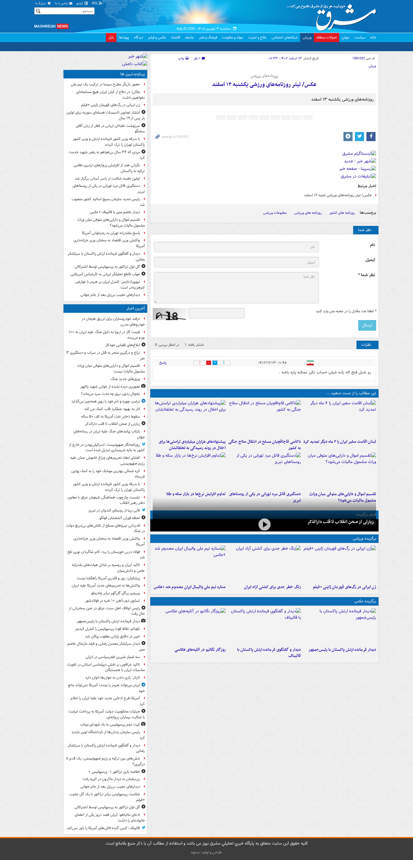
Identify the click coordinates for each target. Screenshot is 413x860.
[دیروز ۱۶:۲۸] (264, 470)
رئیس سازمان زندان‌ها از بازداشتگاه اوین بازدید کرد (108, 735)
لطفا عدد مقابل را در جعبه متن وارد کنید (346, 311)
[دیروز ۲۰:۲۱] (339, 418)
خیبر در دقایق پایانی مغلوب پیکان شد (112, 636)
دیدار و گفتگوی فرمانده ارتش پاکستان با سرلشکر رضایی (106, 256)
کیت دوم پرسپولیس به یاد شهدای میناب (110, 724)
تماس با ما (62, 3)
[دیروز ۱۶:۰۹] (189, 470)
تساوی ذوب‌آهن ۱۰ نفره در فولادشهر (112, 601)
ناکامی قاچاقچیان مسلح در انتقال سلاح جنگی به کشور (264, 445)
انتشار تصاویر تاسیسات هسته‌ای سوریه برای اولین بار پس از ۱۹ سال (106, 115)
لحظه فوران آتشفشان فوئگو (119, 518)
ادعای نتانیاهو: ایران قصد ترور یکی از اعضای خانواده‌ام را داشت (110, 817)
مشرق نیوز (333, 15)
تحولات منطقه (326, 37)
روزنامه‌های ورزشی (264, 76)
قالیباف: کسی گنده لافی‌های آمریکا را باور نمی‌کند (103, 828)
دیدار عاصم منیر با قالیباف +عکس (115, 212)
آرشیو (80, 3)
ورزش (307, 37)
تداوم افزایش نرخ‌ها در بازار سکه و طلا (196, 494)
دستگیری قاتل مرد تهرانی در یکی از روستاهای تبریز (109, 188)
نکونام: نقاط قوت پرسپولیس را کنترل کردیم (108, 629)
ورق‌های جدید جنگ (125, 379)
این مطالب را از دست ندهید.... (351, 393)
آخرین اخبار (135, 308)
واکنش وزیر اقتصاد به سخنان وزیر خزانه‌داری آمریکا (109, 243)
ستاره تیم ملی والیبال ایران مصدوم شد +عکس (190, 587)
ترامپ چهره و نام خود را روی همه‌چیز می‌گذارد (105, 401)
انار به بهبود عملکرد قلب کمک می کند (112, 409)
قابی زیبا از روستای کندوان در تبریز (114, 510)
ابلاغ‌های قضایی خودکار (122, 345)
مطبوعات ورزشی (275, 213)
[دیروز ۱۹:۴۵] (264, 418)
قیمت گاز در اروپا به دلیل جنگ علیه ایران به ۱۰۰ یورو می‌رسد (107, 335)
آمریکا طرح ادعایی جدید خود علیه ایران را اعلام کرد (107, 701)
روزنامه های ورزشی (308, 213)
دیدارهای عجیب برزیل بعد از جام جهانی (110, 295)
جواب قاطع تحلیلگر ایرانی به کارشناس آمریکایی (105, 274)
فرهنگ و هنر (208, 37)
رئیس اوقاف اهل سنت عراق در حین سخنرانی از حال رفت (107, 611)
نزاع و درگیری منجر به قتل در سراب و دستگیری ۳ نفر (105, 355)
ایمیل (370, 260)
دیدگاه (138, 37)
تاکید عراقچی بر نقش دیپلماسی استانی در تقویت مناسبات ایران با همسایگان (106, 667)
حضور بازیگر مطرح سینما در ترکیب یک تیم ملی (105, 84)
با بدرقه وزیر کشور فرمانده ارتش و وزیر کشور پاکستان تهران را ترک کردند (109, 141)
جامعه (189, 37)
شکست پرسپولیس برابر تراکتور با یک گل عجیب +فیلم (107, 797)
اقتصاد (175, 37)
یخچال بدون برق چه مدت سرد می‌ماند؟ (110, 394)
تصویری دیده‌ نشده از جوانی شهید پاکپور (110, 386)
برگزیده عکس (365, 601)
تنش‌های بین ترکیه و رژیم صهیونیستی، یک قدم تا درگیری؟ (105, 761)
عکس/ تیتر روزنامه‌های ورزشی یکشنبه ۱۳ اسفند (264, 84)
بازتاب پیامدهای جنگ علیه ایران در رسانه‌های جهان (109, 434)
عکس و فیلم (157, 37)
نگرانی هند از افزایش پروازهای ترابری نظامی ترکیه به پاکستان (109, 168)
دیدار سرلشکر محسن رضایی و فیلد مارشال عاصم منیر (106, 646)
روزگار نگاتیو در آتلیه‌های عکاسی (200, 649)
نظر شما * (366, 275)
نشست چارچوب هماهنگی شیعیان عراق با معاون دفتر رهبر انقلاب (106, 500)
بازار (111, 37)
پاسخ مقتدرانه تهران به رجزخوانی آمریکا (111, 233)
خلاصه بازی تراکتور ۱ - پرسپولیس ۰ (114, 772)
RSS (95, 3)
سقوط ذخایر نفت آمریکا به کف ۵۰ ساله (110, 416)
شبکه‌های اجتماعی (285, 37)
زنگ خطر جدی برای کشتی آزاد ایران (272, 587)
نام (372, 245)
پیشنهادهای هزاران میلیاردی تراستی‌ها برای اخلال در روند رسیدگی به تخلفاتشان (192, 445)
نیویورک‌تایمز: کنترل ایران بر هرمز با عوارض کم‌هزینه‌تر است (110, 284)
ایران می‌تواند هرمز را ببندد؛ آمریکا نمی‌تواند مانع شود (106, 688)
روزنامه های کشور (342, 213)
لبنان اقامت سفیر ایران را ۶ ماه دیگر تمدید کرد (339, 441)
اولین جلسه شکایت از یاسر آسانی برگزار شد (107, 178)
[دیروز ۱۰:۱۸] (264, 563)
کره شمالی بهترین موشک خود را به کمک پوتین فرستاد (108, 474)
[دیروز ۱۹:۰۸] (189, 418)
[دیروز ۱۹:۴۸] (264, 626)
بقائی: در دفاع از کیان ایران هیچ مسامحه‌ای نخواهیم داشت (110, 95)
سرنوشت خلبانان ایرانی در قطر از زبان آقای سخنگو (110, 128)
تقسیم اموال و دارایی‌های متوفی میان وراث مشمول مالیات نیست (111, 368)
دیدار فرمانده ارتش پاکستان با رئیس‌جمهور (342, 649)
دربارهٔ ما (41, 3)
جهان (346, 37)
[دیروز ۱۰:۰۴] (189, 563)
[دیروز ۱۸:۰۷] (339, 470)
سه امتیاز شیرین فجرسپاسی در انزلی (113, 657)
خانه (373, 37)
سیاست (359, 37)
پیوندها (124, 37)
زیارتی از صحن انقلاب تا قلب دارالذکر (340, 522)
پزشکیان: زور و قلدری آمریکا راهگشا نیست (108, 578)
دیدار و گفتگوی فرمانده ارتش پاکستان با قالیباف (269, 653)
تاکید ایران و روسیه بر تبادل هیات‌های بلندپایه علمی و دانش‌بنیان (108, 568)
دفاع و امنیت (257, 37)
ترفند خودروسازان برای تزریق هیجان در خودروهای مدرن (113, 321)
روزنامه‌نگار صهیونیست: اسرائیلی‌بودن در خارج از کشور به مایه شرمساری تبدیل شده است (107, 447)
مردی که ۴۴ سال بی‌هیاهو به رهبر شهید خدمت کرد (107, 155)
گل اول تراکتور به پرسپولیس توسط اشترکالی (107, 267)
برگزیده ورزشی (364, 538)
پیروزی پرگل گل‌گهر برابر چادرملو (115, 593)
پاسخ (163, 363)
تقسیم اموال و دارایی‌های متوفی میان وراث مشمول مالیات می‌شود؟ (111, 222)
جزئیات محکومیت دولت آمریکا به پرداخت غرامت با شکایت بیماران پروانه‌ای (106, 714)
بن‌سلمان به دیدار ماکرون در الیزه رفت (111, 779)
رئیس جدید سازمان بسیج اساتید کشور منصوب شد (108, 202)
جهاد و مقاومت (232, 37)
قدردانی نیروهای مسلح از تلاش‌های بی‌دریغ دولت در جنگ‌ (105, 528)
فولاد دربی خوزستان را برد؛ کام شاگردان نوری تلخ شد (106, 555)
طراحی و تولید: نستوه (206, 852)
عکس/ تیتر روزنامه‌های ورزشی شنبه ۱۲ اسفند (338, 195)
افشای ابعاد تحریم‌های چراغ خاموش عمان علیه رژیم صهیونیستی (107, 460)
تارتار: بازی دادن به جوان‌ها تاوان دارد (112, 677)
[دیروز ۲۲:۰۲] (339, 626)
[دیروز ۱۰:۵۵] (339, 563)
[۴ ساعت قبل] (264, 524)
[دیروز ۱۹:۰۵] (189, 626)
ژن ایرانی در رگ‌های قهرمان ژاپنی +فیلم (344, 587)
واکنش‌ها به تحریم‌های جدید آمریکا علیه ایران (106, 585)
